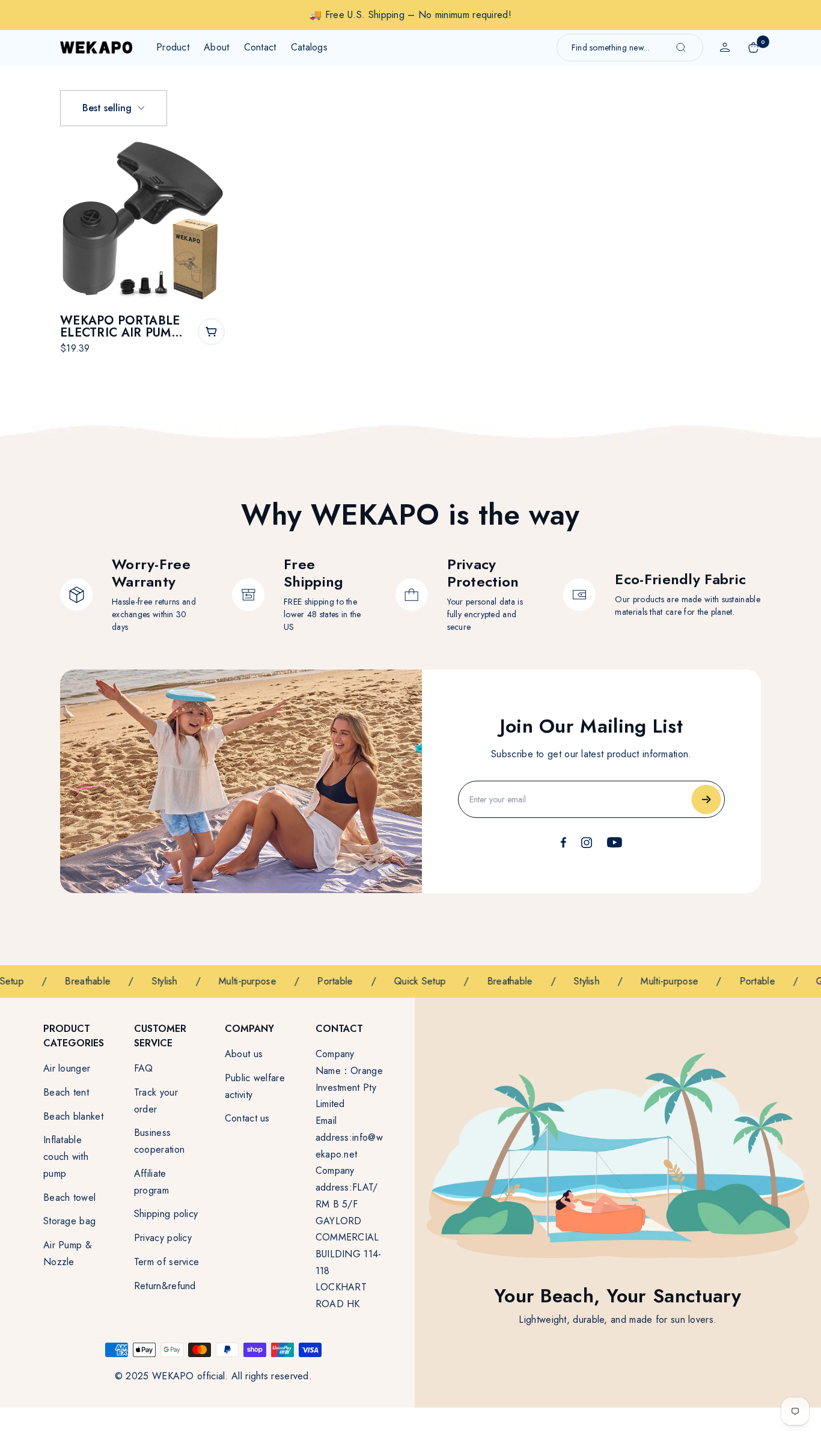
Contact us (247, 1118)
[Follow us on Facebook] (564, 842)
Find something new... (611, 47)
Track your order (156, 1100)
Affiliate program (151, 1182)
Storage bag (69, 1221)
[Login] (725, 47)
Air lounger (66, 1068)
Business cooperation (159, 1141)
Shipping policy (166, 1214)
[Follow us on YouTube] (614, 842)
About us (244, 1054)
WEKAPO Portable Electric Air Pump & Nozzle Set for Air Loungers (120, 327)
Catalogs (309, 47)
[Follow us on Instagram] (586, 842)
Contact (260, 47)
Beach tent (66, 1092)
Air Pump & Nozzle (67, 1253)
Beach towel (69, 1197)
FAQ (143, 1068)
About (217, 47)
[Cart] (753, 47)
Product (172, 47)
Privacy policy (163, 1238)
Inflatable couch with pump (65, 1156)
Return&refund (165, 1286)
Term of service (167, 1262)
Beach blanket (73, 1116)
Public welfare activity (255, 1086)
